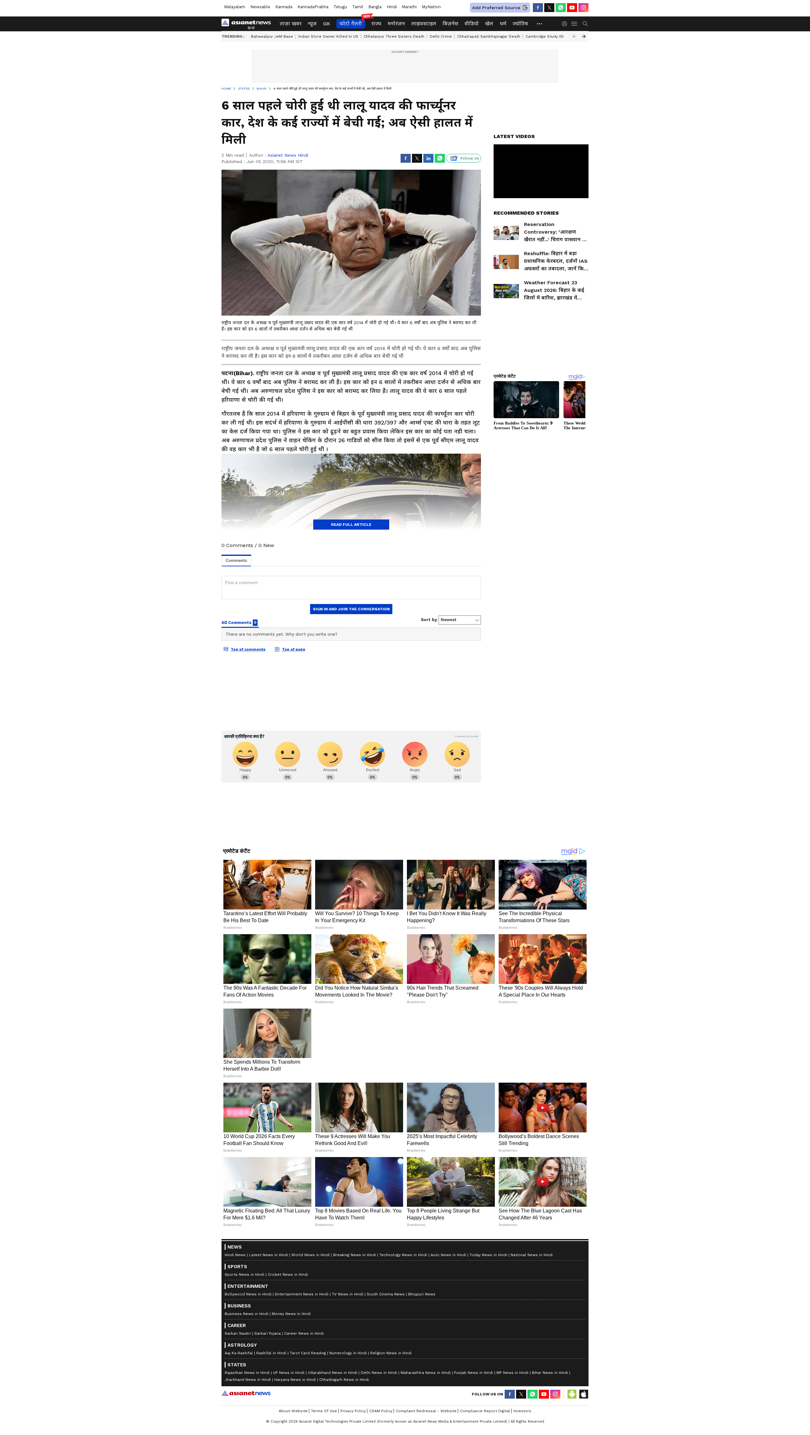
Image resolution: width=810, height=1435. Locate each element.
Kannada (283, 6)
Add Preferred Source (496, 7)
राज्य (376, 24)
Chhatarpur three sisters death (394, 36)
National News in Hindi (532, 1403)
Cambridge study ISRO (547, 36)
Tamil (357, 6)
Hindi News (235, 1403)
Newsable (260, 6)
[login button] (566, 24)
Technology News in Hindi (403, 1403)
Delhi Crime (441, 36)
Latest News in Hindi (268, 1403)
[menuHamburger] (574, 23)
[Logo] (248, 23)
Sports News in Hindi (244, 1423)
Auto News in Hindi (448, 1403)
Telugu (340, 6)
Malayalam (234, 6)
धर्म (503, 24)
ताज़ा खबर (291, 24)
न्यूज (312, 24)
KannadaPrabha (312, 6)
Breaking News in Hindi (354, 1403)
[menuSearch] (585, 23)
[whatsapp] (561, 7)
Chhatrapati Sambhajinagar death (488, 36)
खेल (489, 24)
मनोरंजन (396, 24)
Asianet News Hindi (287, 155)
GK (326, 24)
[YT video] (572, 7)
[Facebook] (538, 7)
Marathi (409, 6)
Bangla (375, 6)
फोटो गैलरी (351, 24)
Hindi (392, 6)
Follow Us (469, 158)
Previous (574, 36)
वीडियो (471, 24)
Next (584, 36)
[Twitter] (549, 7)
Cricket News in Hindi (288, 1423)
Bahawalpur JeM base (272, 36)
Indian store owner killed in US (328, 36)
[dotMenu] (540, 23)
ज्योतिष (520, 24)
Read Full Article (351, 524)
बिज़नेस (450, 24)
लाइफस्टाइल (423, 24)
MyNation (431, 6)
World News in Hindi (310, 1403)
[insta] (583, 7)
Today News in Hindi (488, 1403)
